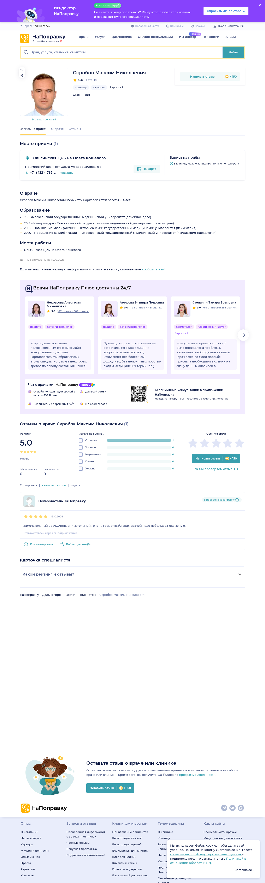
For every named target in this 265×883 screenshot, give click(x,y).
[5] (34, 451)
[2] (24, 451)
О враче (57, 129)
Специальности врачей (220, 832)
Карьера (27, 844)
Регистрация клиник (127, 838)
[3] (28, 451)
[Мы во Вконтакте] (232, 808)
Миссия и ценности (35, 850)
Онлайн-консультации (155, 37)
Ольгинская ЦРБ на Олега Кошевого (69, 158)
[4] (31, 451)
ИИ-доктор (187, 37)
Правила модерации (127, 869)
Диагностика (122, 37)
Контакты (27, 875)
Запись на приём (33, 129)
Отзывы (75, 129)
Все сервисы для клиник (130, 850)
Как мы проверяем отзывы (214, 469)
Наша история (31, 838)
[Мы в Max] (241, 808)
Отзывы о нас (30, 856)
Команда (164, 838)
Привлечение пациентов (130, 832)
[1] (21, 451)
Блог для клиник (124, 856)
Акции (230, 37)
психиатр (81, 87)
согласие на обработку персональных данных (206, 854)
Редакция (28, 869)
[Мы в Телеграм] (224, 808)
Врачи (84, 37)
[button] (122, 52)
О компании (29, 832)
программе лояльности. (197, 775)
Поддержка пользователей (85, 855)
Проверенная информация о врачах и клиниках (85, 834)
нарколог (99, 87)
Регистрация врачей (127, 844)
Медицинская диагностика (223, 838)
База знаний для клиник (130, 875)
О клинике (165, 832)
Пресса (26, 863)
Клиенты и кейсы (124, 863)
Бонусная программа (81, 849)
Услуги (100, 37)
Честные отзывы (77, 842)
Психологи (210, 37)
